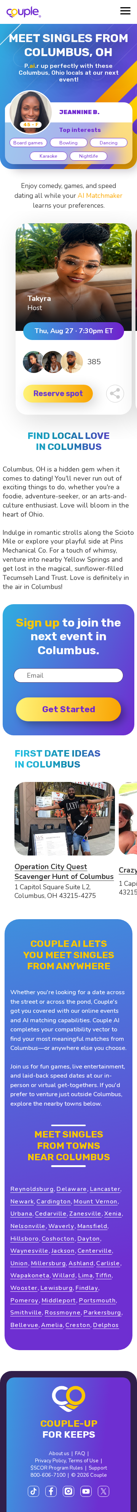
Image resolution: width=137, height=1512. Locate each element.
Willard (63, 1275)
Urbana (21, 1213)
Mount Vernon (95, 1201)
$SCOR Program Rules (56, 1467)
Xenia (113, 1213)
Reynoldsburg (32, 1189)
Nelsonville (28, 1226)
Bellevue (24, 1325)
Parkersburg (102, 1312)
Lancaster (105, 1189)
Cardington (54, 1201)
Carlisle (108, 1263)
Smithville (26, 1312)
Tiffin (104, 1275)
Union (19, 1263)
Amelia (52, 1325)
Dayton (88, 1239)
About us (59, 1453)
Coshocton (58, 1239)
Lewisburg (56, 1288)
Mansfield (92, 1226)
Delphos (106, 1325)
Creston (77, 1325)
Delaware (71, 1189)
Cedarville (51, 1213)
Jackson (63, 1251)
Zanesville (85, 1213)
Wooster (24, 1288)
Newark (22, 1201)
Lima (85, 1275)
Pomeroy (24, 1300)
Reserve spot (58, 393)
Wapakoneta (29, 1275)
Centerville (95, 1251)
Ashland (81, 1263)
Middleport (58, 1300)
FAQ (80, 1453)
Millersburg (48, 1263)
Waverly (61, 1226)
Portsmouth (97, 1300)
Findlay (86, 1288)
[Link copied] (115, 394)
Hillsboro (24, 1239)
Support (98, 1467)
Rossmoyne (63, 1312)
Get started (68, 709)
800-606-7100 (47, 1475)
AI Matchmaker (100, 195)
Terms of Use (83, 1460)
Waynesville (29, 1251)
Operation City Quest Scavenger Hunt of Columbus (64, 872)
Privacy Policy (50, 1460)
